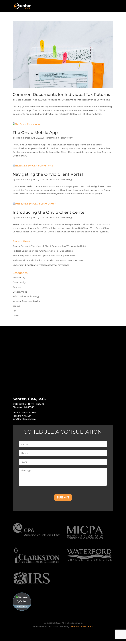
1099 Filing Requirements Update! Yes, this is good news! (44, 255)
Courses (17, 287)
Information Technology (59, 137)
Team (16, 315)
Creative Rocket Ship (81, 626)
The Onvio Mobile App (35, 132)
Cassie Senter (23, 99)
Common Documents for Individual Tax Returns (61, 94)
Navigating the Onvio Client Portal (48, 174)
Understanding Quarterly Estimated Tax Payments (41, 265)
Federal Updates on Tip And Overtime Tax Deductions (43, 250)
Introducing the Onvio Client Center (49, 212)
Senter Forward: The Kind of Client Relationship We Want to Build (49, 246)
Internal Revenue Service (91, 99)
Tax (108, 99)
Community (19, 282)
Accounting (54, 99)
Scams (16, 306)
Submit (63, 497)
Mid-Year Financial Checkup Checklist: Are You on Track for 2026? (49, 260)
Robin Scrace (23, 137)
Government (69, 99)
